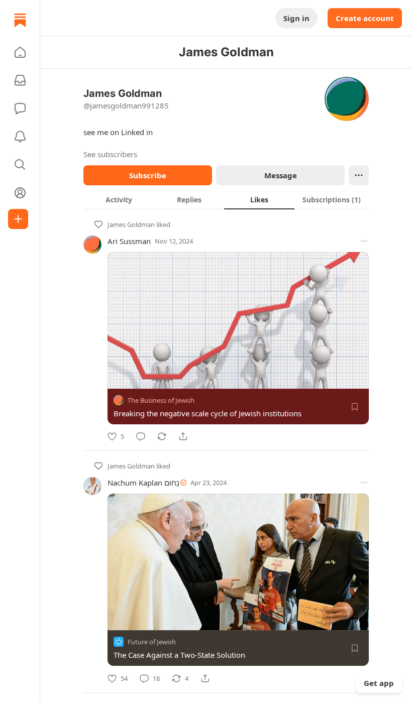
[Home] (20, 20)
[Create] (18, 219)
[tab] (118, 199)
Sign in (296, 18)
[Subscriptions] (20, 80)
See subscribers (110, 154)
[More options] (364, 241)
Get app (379, 683)
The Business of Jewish (161, 400)
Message (280, 175)
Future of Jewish (152, 642)
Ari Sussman (129, 241)
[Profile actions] (359, 175)
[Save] (355, 407)
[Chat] (20, 108)
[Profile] (20, 193)
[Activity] (20, 137)
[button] (20, 52)
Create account (365, 18)
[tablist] (226, 199)
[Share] (182, 436)
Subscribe (147, 175)
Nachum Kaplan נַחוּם (143, 483)
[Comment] (140, 436)
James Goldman (131, 224)
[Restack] (161, 436)
